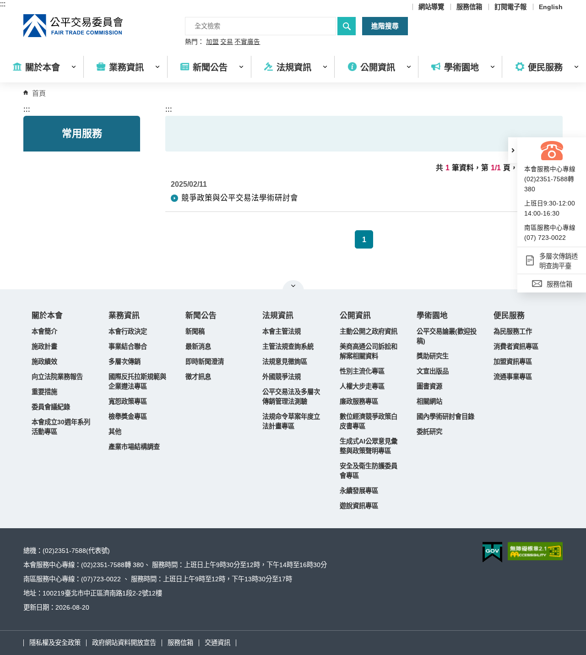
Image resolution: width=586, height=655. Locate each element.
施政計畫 (44, 346)
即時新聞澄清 (204, 361)
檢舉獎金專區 (128, 416)
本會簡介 (44, 331)
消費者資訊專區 (516, 346)
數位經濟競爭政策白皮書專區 (368, 421)
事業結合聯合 (128, 346)
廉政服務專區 (359, 401)
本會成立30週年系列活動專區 (61, 426)
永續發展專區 (359, 490)
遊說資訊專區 (359, 505)
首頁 (39, 93)
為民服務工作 (513, 331)
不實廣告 (247, 42)
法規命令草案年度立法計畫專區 (291, 421)
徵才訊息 (198, 376)
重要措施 (44, 391)
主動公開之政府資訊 (368, 331)
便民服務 (509, 315)
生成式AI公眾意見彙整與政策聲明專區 (368, 446)
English (551, 7)
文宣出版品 (433, 371)
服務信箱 (469, 7)
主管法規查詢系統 (288, 346)
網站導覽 (431, 7)
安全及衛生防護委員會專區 (368, 470)
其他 (115, 431)
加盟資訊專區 (513, 361)
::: (2, 4)
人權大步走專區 (362, 386)
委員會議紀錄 (51, 407)
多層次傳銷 (125, 361)
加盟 (212, 42)
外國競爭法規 (281, 376)
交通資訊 (217, 642)
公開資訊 (355, 315)
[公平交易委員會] (73, 25)
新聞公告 (201, 315)
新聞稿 (195, 331)
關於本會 (47, 315)
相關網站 (429, 401)
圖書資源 (429, 386)
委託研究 (429, 431)
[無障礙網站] (535, 551)
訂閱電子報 (510, 7)
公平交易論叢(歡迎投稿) (447, 336)
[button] (512, 150)
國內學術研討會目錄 (445, 416)
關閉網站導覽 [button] (293, 285)
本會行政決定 (128, 331)
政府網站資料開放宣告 (124, 642)
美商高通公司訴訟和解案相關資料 (368, 351)
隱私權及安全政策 (55, 642)
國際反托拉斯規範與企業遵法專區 (137, 381)
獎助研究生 (433, 356)
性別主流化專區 (362, 371)
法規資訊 (277, 315)
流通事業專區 (513, 376)
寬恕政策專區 (128, 401)
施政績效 (44, 361)
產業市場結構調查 (134, 446)
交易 (226, 42)
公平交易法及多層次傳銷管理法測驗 (291, 396)
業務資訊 (124, 315)
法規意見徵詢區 (284, 361)
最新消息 (198, 346)
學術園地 (432, 315)
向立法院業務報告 (57, 376)
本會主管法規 (281, 331)
